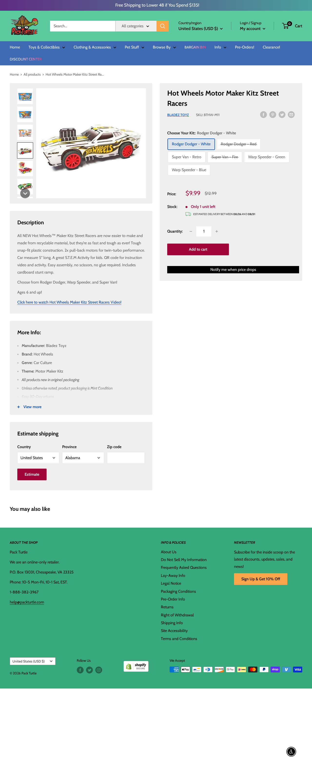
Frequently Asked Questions (184, 567)
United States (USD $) (28, 661)
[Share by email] (291, 114)
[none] (25, 193)
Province (69, 446)
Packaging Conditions (178, 591)
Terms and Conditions (179, 638)
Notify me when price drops (233, 269)
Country (24, 446)
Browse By (162, 47)
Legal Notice (171, 583)
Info (217, 47)
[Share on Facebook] (263, 114)
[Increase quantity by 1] (217, 231)
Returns (167, 607)
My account (251, 28)
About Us (168, 552)
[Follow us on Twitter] (89, 670)
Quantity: (175, 231)
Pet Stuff (132, 47)
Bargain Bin (195, 47)
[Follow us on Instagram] (98, 670)
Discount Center (26, 59)
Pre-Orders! (244, 47)
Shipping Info (172, 623)
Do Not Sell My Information (184, 559)
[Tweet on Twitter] (282, 114)
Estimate (32, 474)
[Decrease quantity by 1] (191, 231)
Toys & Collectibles (44, 47)
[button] (285, 26)
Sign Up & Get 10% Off (260, 579)
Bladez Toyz (178, 115)
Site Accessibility (174, 630)
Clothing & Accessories (92, 47)
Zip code (114, 446)
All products (32, 74)
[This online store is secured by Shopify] (136, 664)
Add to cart (198, 249)
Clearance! (271, 47)
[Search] (162, 26)
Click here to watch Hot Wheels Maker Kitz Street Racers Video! (69, 302)
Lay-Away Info (173, 575)
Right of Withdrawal (177, 615)
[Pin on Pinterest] (272, 114)
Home (15, 47)
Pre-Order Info (173, 599)
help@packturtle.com (27, 602)
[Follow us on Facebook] (80, 670)
